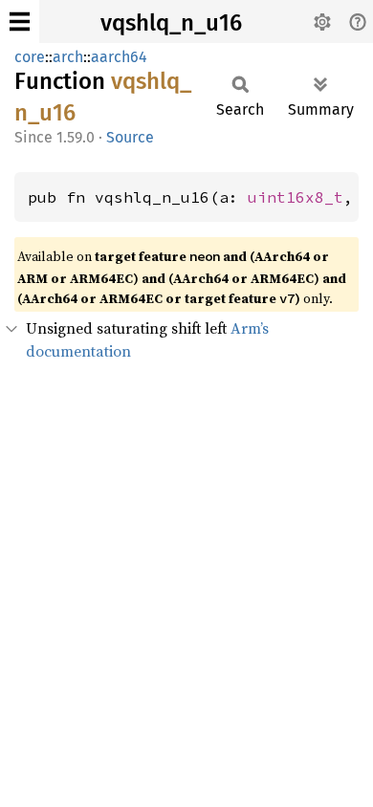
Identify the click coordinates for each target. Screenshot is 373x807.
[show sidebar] (19, 21)
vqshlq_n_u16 (171, 23)
